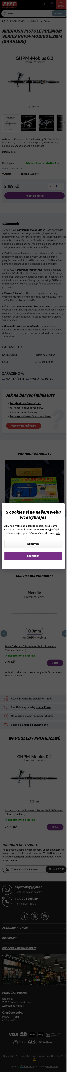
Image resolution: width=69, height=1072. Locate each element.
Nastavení (33, 544)
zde (58, 533)
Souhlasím (33, 556)
